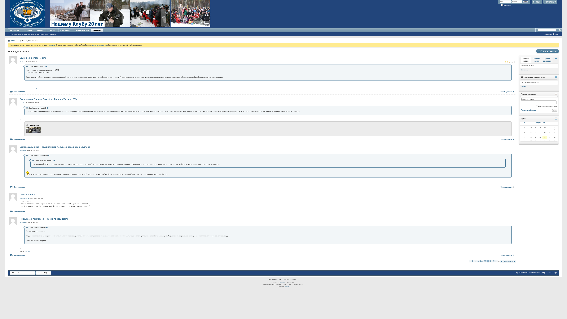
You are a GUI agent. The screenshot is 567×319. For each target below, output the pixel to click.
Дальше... (524, 70)
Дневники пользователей (46, 34)
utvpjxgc (35, 88)
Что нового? (15, 30)
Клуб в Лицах (65, 30)
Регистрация (550, 2)
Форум (40, 30)
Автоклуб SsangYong (537, 273)
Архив (548, 273)
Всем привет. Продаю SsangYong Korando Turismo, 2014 (48, 99)
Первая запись (27, 194)
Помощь (536, 2)
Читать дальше (506, 92)
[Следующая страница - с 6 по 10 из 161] (501, 261)
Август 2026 (540, 123)
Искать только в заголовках (547, 106)
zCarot (287, 287)
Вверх (555, 273)
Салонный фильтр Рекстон (33, 58)
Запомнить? (507, 5)
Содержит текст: (527, 99)
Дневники (97, 30)
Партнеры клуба (82, 30)
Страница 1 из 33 (479, 261)
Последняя (508, 261)
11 (496, 261)
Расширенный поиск (551, 34)
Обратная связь (521, 273)
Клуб (52, 30)
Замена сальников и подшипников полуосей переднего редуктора (55, 147)
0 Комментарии (18, 92)
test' (29, 251)
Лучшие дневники (547, 60)
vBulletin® (283, 283)
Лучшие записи (30, 34)
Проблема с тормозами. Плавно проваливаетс (44, 219)
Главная (28, 30)
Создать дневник (548, 51)
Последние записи (16, 34)
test (26, 251)
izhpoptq (28, 88)
